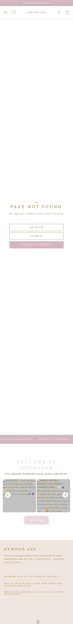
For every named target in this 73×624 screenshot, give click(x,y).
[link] (59, 12)
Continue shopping (36, 244)
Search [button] (36, 236)
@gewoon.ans (36, 520)
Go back (37, 227)
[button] (5, 12)
